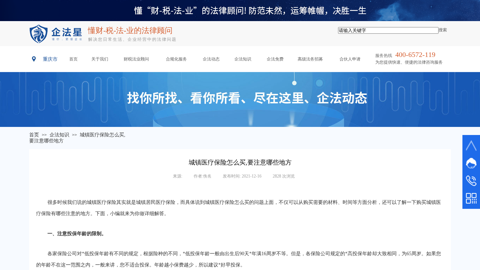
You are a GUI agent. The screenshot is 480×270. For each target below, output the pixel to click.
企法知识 (59, 134)
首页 (34, 134)
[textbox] (388, 30)
